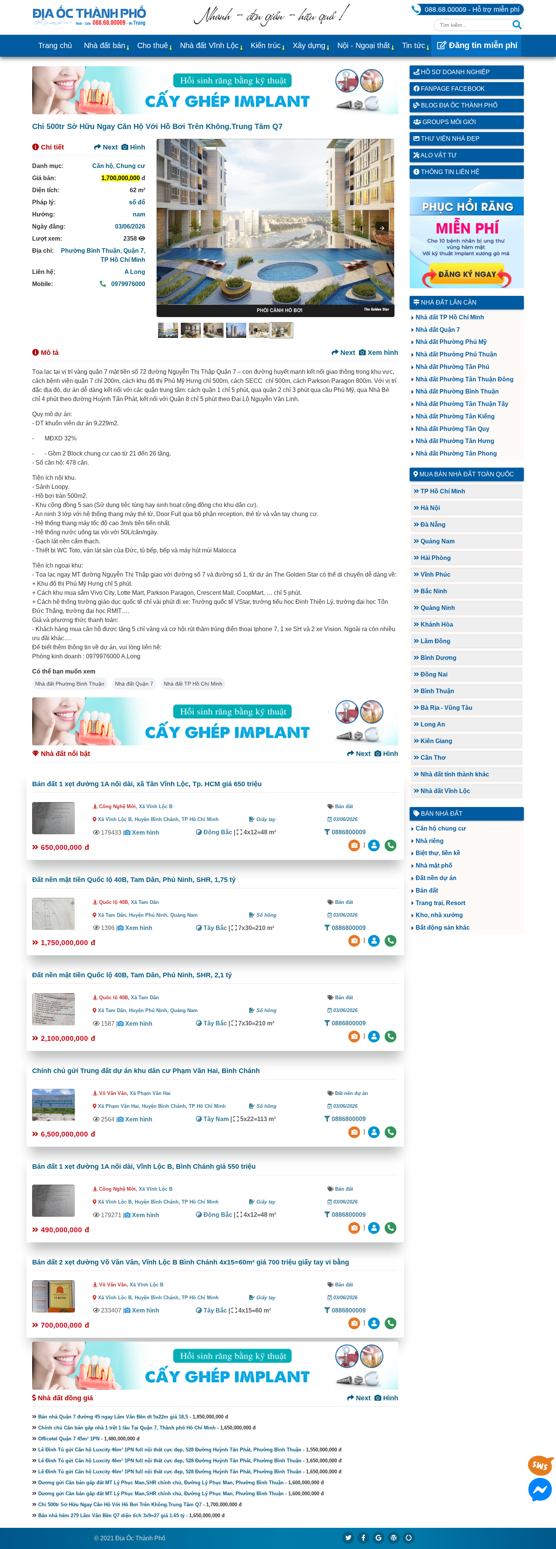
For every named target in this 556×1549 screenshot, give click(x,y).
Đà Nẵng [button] (432, 524)
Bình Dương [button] (438, 658)
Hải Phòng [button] (435, 558)
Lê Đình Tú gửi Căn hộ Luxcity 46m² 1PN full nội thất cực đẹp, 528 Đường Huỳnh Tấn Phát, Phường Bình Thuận (169, 1450)
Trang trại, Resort (440, 903)
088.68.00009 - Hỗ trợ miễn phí (472, 9)
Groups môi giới (448, 122)
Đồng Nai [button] (433, 674)
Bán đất (344, 806)
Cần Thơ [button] (432, 757)
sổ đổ (137, 202)
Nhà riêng (430, 841)
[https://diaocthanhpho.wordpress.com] (393, 1538)
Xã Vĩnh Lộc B (155, 806)
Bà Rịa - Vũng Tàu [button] (445, 708)
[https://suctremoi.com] (408, 1538)
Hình (136, 147)
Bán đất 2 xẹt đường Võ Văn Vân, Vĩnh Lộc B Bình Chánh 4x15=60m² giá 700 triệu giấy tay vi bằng (190, 1262)
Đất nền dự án (351, 1093)
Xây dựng (309, 45)
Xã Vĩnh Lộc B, (115, 819)
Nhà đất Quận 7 (134, 684)
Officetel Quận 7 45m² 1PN (68, 1439)
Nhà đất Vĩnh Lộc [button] (444, 791)
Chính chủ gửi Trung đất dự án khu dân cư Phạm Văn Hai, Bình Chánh (146, 1071)
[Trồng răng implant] (467, 234)
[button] (382, 228)
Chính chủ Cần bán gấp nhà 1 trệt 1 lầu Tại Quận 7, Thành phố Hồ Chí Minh (127, 1428)
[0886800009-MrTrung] (375, 1131)
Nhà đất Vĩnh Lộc (209, 45)
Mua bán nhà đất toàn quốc (466, 474)
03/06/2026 (130, 226)
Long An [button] (432, 724)
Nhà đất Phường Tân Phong (456, 453)
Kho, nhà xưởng (439, 915)
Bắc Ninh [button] (433, 591)
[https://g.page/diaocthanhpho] (378, 1538)
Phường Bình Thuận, (92, 250)
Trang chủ (55, 45)
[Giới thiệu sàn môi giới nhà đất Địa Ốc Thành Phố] (271, 24)
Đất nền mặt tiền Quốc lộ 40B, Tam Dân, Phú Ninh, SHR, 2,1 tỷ (132, 975)
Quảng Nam (184, 915)
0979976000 (127, 284)
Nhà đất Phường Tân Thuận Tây (462, 404)
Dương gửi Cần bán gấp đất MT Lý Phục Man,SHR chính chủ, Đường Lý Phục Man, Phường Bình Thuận (161, 1482)
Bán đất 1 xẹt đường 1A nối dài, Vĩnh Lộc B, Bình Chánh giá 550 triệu (144, 1166)
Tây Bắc (214, 928)
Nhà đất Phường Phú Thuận (456, 354)
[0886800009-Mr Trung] (375, 1323)
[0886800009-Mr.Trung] (375, 844)
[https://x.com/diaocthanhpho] (348, 1538)
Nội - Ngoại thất (363, 45)
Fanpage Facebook (452, 89)
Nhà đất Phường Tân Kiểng (455, 416)
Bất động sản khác (443, 927)
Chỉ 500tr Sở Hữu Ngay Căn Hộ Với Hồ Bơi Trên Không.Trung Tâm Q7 (120, 1504)
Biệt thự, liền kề (438, 853)
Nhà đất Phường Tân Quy (452, 429)
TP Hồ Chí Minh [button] (442, 491)
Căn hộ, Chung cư (118, 166)
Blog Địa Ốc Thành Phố (458, 105)
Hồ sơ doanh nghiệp (454, 72)
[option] (168, 330)
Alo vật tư (438, 155)
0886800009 (348, 832)
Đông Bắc (217, 832)
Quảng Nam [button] (437, 541)
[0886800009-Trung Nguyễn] (375, 940)
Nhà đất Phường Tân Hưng (455, 441)
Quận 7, (134, 250)
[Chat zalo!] (540, 1472)
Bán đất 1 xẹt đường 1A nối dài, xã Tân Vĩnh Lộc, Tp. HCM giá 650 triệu (147, 784)
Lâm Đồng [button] (434, 641)
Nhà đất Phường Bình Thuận (69, 684)
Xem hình (382, 352)
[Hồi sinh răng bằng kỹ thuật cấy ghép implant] (215, 90)
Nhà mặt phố (434, 865)
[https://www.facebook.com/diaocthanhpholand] (363, 1538)
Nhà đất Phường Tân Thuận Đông (465, 379)
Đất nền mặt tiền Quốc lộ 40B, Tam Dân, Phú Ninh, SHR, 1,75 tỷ (134, 879)
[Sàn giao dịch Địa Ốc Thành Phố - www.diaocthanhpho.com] (89, 15)
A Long (134, 272)
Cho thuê (152, 45)
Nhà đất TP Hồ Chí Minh (193, 684)
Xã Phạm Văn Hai (150, 1093)
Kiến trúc (266, 45)
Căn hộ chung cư (441, 828)
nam (139, 214)
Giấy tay (265, 819)
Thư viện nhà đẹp (449, 138)
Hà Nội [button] (429, 508)
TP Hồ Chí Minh (123, 260)
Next (109, 147)
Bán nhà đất (441, 813)
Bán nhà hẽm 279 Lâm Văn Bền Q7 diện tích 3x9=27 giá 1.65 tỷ (111, 1515)
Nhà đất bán (104, 45)
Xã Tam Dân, (112, 915)
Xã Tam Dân (145, 902)
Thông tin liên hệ (449, 172)
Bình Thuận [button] (436, 691)
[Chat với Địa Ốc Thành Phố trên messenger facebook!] (540, 1496)
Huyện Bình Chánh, (158, 819)
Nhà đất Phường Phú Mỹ (451, 342)
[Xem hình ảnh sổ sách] (355, 844)
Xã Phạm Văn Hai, (119, 1106)
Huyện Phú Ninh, (149, 915)
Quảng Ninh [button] (437, 608)
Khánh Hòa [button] (436, 624)
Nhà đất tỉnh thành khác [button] (454, 774)
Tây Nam (215, 1119)
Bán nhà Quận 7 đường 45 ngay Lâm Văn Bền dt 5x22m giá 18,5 (113, 1417)
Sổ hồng (265, 915)
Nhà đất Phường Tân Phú (452, 367)
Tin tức (413, 45)
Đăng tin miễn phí (482, 45)
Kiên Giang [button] (435, 741)
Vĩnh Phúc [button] (434, 574)
